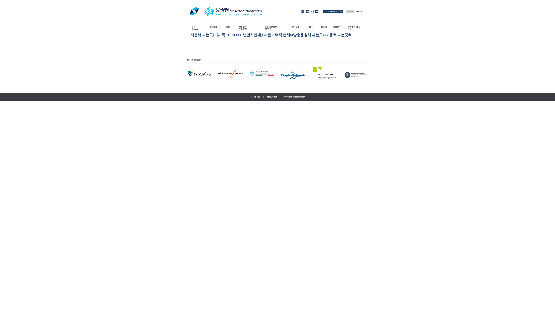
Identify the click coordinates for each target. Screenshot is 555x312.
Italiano (350, 11)
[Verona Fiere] (199, 73)
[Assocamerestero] (262, 73)
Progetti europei (243, 28)
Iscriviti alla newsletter (333, 11)
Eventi (295, 27)
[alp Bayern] (324, 73)
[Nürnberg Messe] (231, 73)
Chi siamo (195, 28)
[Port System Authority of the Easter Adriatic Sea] (356, 73)
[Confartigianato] (293, 73)
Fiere (310, 27)
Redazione (255, 97)
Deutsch (358, 11)
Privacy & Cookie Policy (294, 97)
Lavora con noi (354, 28)
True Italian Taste (271, 28)
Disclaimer (272, 97)
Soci (227, 27)
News (324, 27)
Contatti (337, 27)
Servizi (213, 27)
